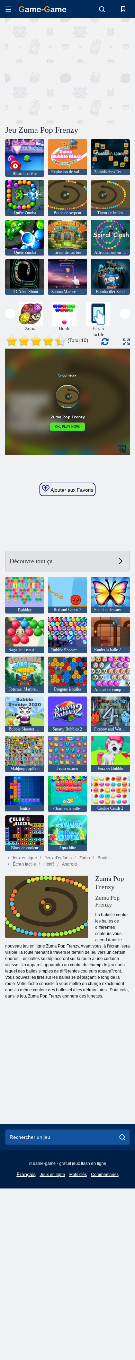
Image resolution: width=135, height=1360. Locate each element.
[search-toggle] (101, 9)
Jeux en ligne (24, 858)
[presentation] (10, 314)
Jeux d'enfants (58, 858)
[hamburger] (8, 9)
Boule (103, 858)
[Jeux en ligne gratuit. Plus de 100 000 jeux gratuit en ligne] (42, 9)
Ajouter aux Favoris (71, 490)
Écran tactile (24, 864)
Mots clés (78, 1174)
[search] (122, 1137)
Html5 (49, 864)
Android (69, 864)
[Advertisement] (64, 70)
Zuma (84, 858)
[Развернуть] (126, 342)
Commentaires (105, 1174)
